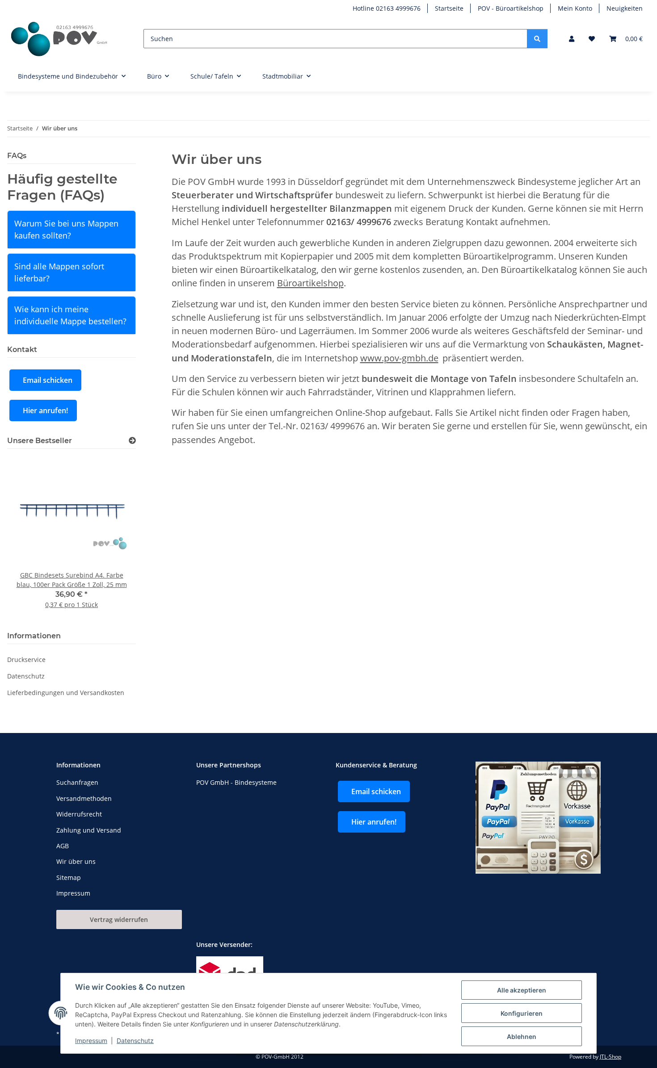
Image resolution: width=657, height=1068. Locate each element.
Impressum (91, 1040)
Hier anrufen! (45, 410)
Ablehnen (521, 1036)
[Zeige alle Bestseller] (132, 440)
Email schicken (47, 380)
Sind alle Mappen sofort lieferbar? (59, 272)
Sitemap (68, 877)
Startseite (449, 8)
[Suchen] (537, 38)
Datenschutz (135, 1040)
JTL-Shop (610, 1056)
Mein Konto (575, 8)
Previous (29, 538)
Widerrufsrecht (79, 814)
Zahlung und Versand (88, 830)
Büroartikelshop (310, 282)
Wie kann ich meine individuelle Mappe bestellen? (70, 315)
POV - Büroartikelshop (510, 8)
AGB (62, 846)
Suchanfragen (77, 782)
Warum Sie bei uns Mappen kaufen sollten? (66, 229)
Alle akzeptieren (521, 990)
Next (113, 538)
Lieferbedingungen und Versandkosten (65, 692)
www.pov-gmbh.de (399, 358)
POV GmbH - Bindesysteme (236, 782)
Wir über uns (76, 861)
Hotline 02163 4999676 (387, 8)
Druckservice (26, 659)
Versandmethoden (84, 798)
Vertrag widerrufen (119, 919)
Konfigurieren (522, 1013)
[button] (571, 38)
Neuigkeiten (624, 8)
